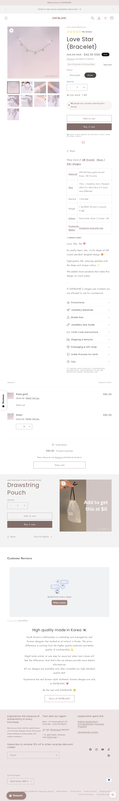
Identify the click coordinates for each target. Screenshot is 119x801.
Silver (90, 75)
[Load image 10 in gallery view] (13, 114)
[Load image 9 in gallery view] (54, 101)
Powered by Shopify (46, 791)
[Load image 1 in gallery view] (13, 88)
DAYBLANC (33, 791)
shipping (58, 457)
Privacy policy (75, 791)
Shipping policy (106, 791)
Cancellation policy (104, 794)
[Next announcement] (113, 9)
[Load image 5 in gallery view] (13, 101)
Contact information (86, 794)
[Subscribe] (56, 755)
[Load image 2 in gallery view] (27, 88)
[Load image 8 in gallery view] (40, 101)
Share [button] (72, 150)
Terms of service (90, 791)
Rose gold (76, 76)
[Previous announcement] (5, 9)
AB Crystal (88, 160)
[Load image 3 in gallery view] (40, 88)
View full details (41, 536)
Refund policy (62, 791)
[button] (6, 18)
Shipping (70, 59)
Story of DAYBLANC (59, 698)
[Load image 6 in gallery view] (27, 101)
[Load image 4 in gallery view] (54, 88)
